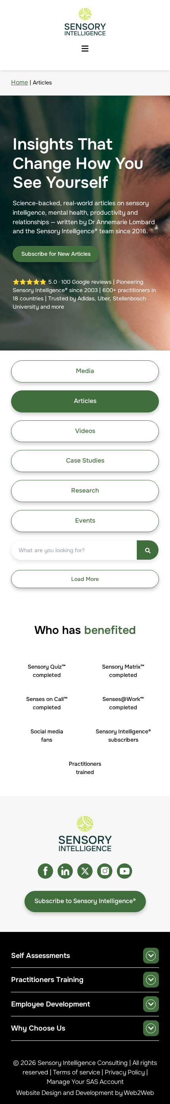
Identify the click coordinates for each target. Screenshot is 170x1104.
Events (85, 521)
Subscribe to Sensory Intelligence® (85, 901)
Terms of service (76, 1072)
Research (85, 491)
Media (85, 371)
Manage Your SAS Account (85, 1082)
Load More (85, 579)
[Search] (148, 550)
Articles (85, 401)
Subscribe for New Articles (56, 253)
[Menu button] (85, 48)
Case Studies (85, 461)
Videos (85, 431)
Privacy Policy (125, 1072)
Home (19, 82)
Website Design (38, 1093)
